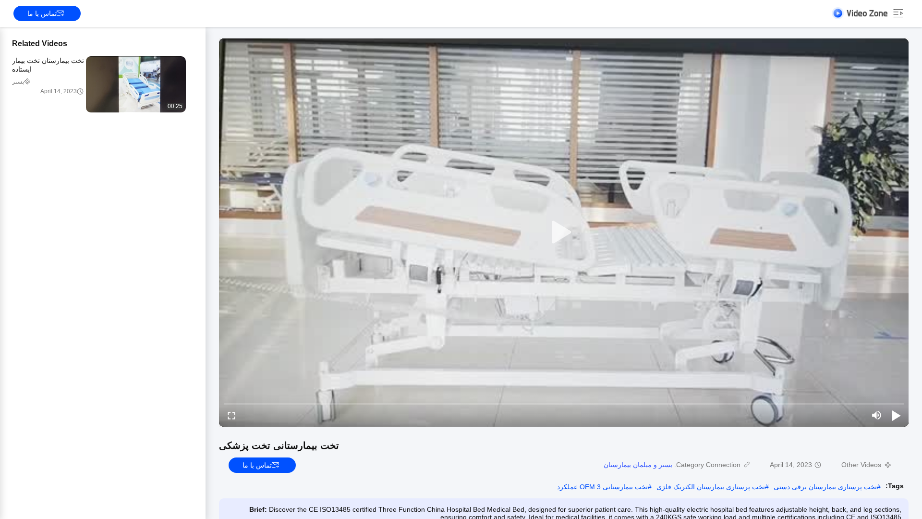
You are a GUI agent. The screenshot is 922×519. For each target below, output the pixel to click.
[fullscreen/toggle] (231, 415)
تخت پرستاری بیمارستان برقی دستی (825, 487)
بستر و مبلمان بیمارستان (638, 465)
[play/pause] (896, 415)
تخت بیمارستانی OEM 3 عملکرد (602, 487)
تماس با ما (42, 13)
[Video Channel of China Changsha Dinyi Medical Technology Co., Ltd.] (859, 13)
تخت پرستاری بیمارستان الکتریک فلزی (710, 487)
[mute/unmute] (876, 415)
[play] (564, 233)
